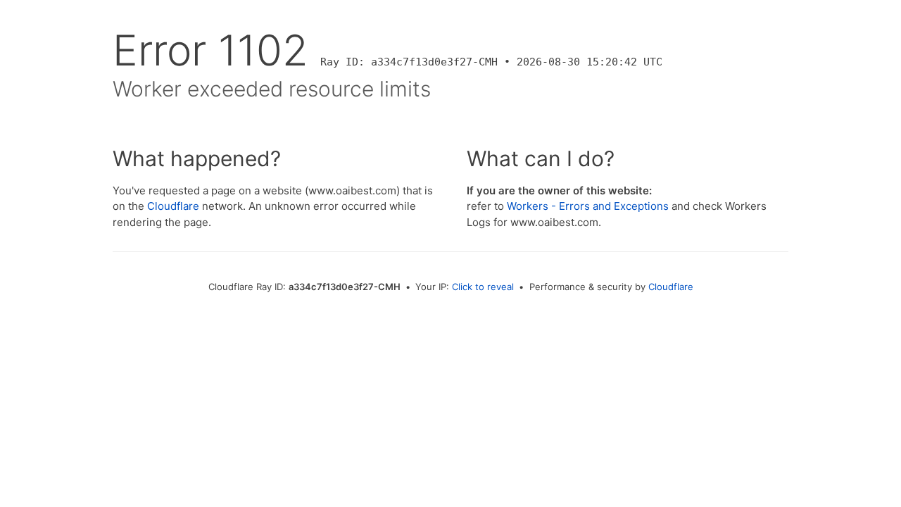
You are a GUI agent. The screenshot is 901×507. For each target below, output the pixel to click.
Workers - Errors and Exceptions (588, 206)
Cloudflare (173, 206)
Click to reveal (483, 286)
